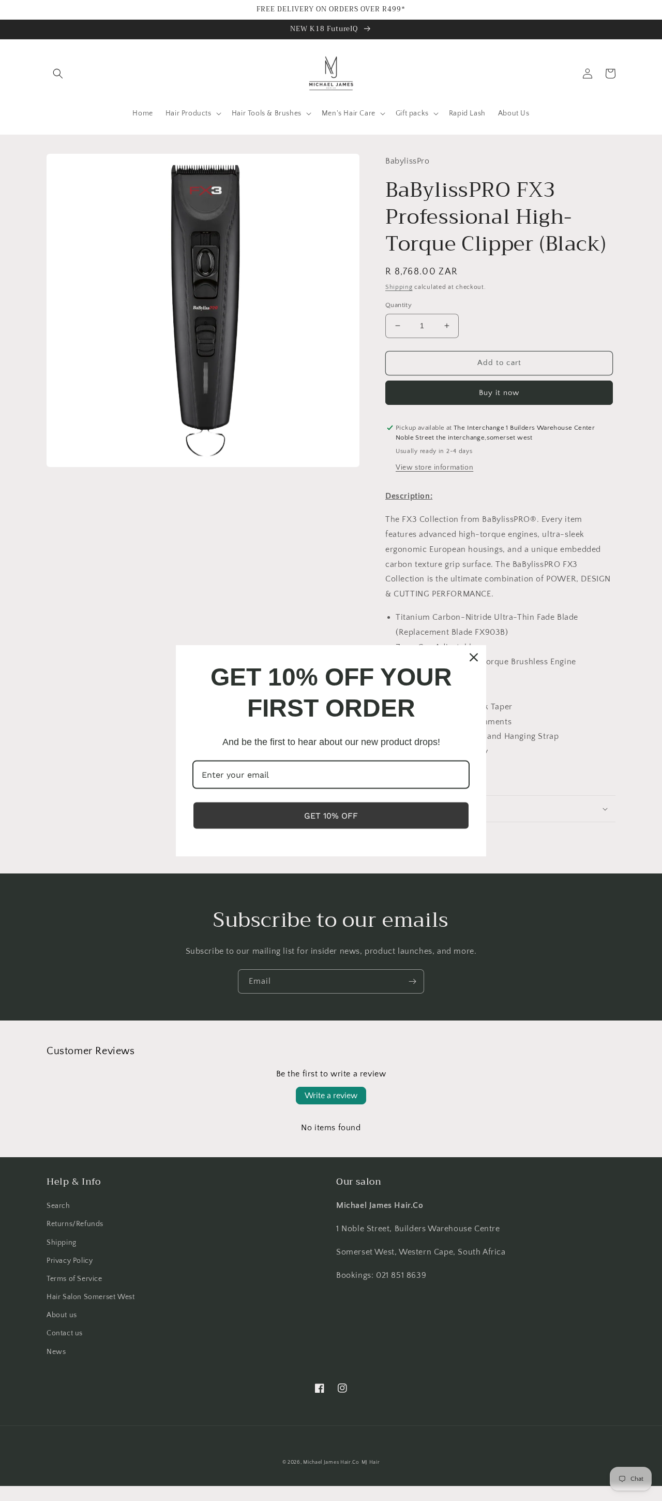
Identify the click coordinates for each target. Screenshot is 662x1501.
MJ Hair (371, 1462)
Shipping (399, 287)
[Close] (473, 657)
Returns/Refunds (75, 1224)
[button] (58, 73)
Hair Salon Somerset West (90, 1297)
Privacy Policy (70, 1261)
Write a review (331, 1095)
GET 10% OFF (331, 815)
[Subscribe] (412, 981)
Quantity (398, 305)
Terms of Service (74, 1279)
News (56, 1352)
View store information (434, 467)
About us (62, 1315)
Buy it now (499, 392)
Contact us (65, 1333)
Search (58, 1206)
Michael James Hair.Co (331, 1462)
